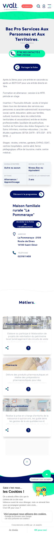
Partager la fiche (29, 67)
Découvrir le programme (25, 194)
